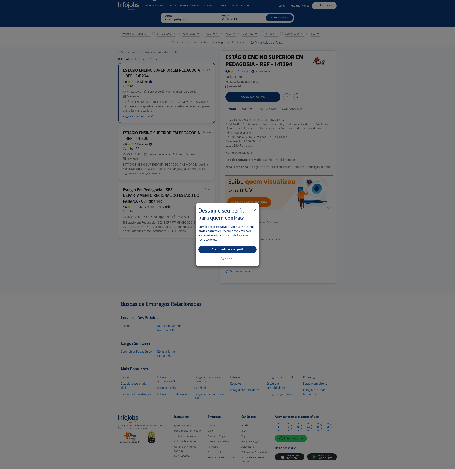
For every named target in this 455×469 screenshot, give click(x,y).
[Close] (255, 210)
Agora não (227, 258)
